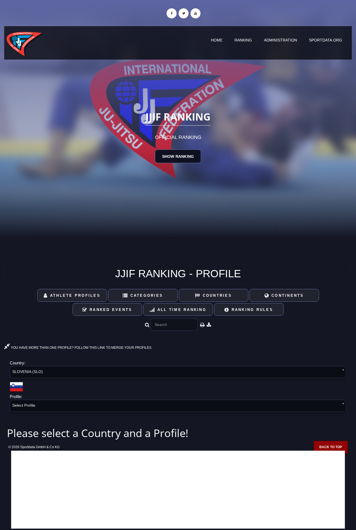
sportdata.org (325, 40)
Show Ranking (178, 156)
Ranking (243, 40)
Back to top (330, 447)
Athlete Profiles (74, 295)
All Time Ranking (180, 310)
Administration (280, 40)
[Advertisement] (178, 490)
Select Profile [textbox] (23, 405)
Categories (145, 295)
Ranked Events (110, 310)
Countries (216, 295)
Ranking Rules (251, 310)
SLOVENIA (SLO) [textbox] (27, 371)
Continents (287, 295)
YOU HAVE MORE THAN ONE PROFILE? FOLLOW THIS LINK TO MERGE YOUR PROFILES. (81, 348)
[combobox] (178, 373)
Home (216, 40)
